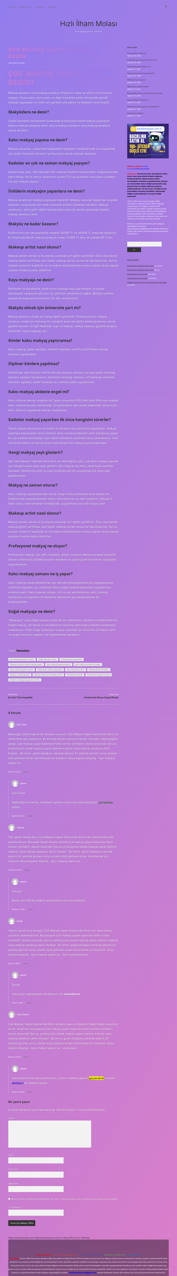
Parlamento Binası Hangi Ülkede (101, 697)
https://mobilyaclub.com (21, 1237)
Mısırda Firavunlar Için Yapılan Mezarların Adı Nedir (146, 282)
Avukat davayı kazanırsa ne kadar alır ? (142, 60)
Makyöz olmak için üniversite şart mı (48, 675)
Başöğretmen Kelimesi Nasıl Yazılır (140, 266)
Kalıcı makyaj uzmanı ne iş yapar (87, 664)
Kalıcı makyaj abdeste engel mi (59, 664)
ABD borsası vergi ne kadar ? (138, 87)
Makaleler (23, 650)
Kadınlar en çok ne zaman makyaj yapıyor (26, 664)
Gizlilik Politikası (25, 7)
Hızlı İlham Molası (88, 23)
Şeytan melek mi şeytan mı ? (138, 100)
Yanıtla (26, 772)
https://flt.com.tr (71, 1237)
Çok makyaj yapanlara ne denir (22, 659)
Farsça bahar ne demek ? (137, 53)
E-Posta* (12, 1169)
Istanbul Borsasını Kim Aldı (137, 274)
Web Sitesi (13, 1183)
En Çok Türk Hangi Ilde (20, 697)
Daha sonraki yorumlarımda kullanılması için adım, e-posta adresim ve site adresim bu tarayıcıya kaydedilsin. (65, 1199)
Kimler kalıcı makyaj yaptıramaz (50, 670)
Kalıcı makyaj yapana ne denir (21, 670)
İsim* (11, 1155)
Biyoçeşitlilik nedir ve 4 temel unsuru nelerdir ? (145, 93)
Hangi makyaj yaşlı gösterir (71, 659)
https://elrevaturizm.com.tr (48, 1237)
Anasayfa (12, 7)
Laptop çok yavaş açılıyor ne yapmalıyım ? (143, 107)
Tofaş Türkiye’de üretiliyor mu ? (139, 67)
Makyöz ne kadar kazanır (20, 675)
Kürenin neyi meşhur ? (135, 113)
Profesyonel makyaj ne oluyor (98, 675)
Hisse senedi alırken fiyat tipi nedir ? (141, 73)
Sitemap (85, 1237)
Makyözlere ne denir (75, 675)
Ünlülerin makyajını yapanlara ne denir (25, 680)
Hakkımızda (52, 7)
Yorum (11, 1118)
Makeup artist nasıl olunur (99, 670)
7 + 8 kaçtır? (15, 1207)
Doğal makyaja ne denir (47, 659)
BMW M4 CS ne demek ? (136, 80)
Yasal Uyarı (39, 7)
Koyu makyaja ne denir (75, 670)
